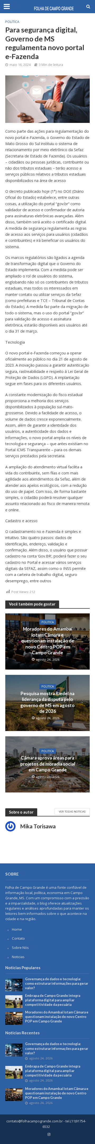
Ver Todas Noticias (72, 811)
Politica (12, 22)
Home (17, 929)
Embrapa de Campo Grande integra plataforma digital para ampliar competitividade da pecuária (52, 1000)
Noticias (18, 956)
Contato (18, 938)
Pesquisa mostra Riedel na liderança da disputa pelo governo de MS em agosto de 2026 (47, 702)
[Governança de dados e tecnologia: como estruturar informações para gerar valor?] (13, 984)
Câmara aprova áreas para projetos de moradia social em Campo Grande (47, 763)
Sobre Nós (20, 947)
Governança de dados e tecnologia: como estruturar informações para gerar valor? (56, 983)
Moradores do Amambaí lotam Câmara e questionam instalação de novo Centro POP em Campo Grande (47, 640)
